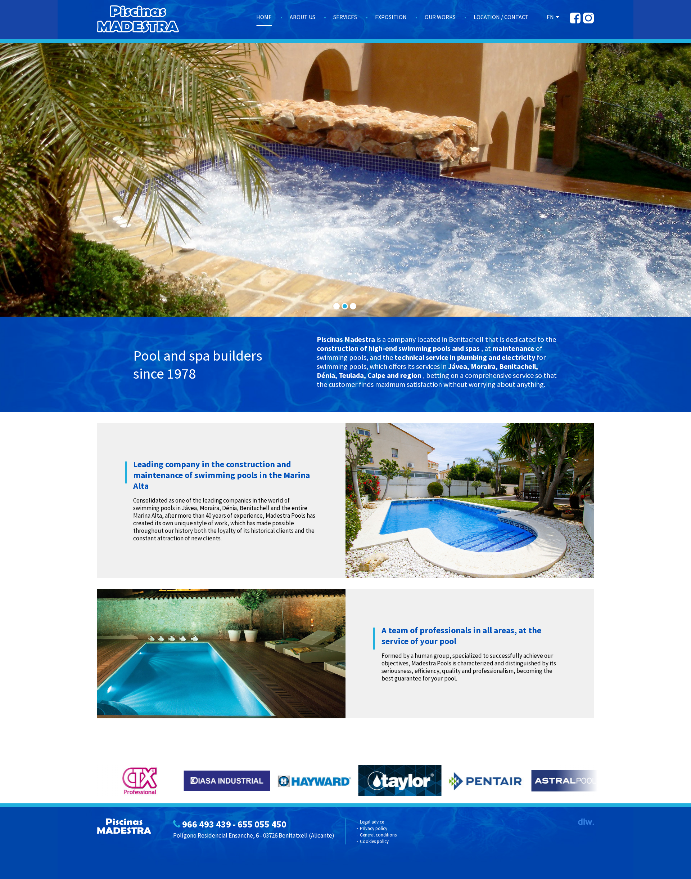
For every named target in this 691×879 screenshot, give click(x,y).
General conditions (378, 835)
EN (550, 17)
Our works (440, 17)
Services (345, 17)
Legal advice (372, 822)
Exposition (391, 17)
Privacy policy (373, 828)
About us (302, 17)
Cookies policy (374, 841)
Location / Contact (501, 17)
